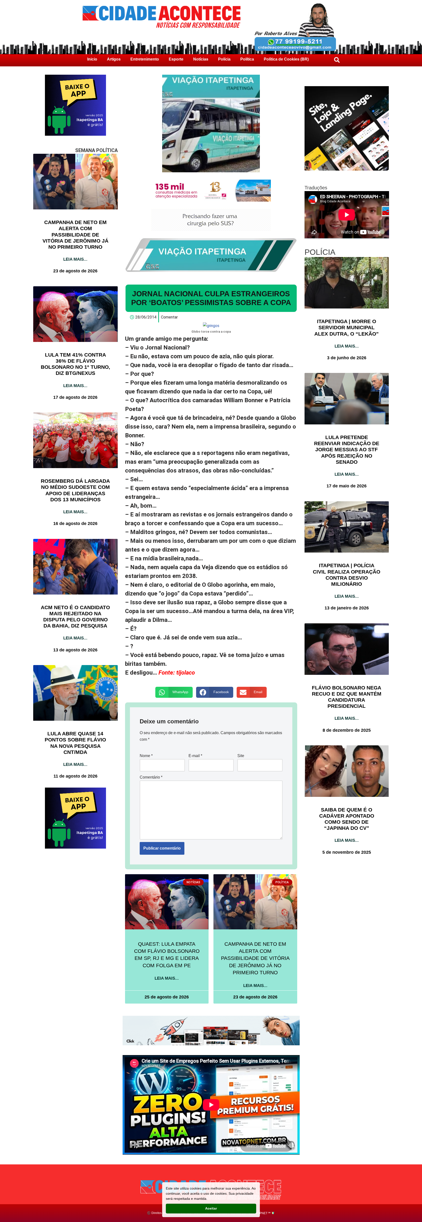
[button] (174, 692)
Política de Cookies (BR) (286, 59)
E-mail (195, 756)
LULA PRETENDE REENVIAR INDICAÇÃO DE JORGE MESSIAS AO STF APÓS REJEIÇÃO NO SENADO (346, 449)
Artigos (114, 59)
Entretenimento (144, 59)
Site (240, 756)
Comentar (169, 317)
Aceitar (211, 1208)
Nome (146, 756)
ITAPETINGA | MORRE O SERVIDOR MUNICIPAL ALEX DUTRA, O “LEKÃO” (346, 327)
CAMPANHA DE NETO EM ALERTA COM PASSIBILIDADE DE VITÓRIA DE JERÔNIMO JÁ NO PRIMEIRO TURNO (75, 234)
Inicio (92, 59)
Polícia (224, 59)
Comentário (151, 777)
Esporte (176, 59)
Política (247, 59)
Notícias (200, 59)
